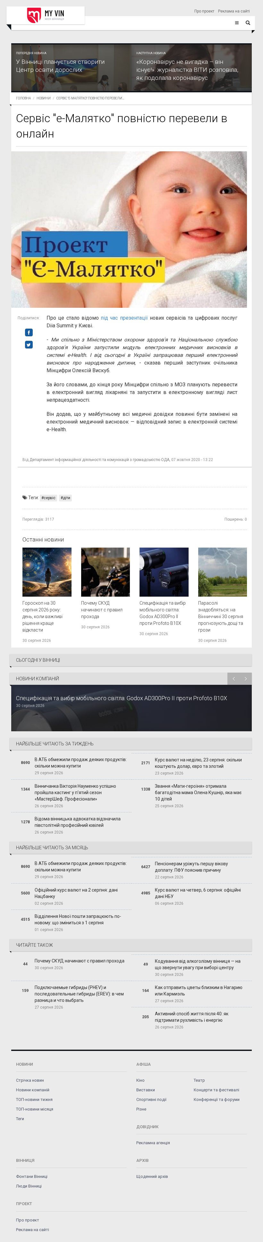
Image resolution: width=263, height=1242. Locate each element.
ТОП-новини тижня (34, 1099)
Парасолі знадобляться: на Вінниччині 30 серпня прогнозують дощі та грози (220, 616)
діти (66, 498)
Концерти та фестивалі (216, 1089)
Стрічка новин (30, 1080)
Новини (44, 98)
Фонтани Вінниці (31, 1176)
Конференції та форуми (217, 1099)
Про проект (204, 11)
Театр (199, 1080)
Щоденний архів (152, 1176)
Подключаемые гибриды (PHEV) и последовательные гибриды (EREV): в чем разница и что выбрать (79, 994)
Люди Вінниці (29, 1186)
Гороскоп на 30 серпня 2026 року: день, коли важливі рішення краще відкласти (42, 616)
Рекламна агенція (153, 1142)
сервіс (49, 498)
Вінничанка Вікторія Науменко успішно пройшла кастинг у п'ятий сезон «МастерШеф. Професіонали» (75, 792)
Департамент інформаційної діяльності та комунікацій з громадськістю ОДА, (100, 459)
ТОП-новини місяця (34, 1109)
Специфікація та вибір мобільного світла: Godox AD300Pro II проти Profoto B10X (121, 698)
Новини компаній (32, 1089)
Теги (20, 1118)
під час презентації (124, 318)
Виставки (145, 1089)
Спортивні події (151, 1099)
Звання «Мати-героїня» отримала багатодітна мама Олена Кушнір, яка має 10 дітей (198, 792)
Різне (141, 1109)
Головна (23, 98)
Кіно (140, 1080)
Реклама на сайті (234, 11)
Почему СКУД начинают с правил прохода (102, 609)
